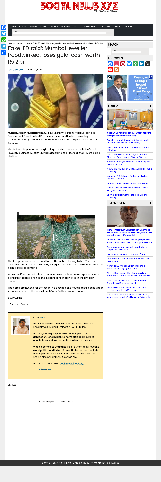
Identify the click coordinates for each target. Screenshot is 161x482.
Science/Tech (91, 26)
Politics (22, 26)
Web (44, 369)
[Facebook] (4, 27)
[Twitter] (4, 33)
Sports (77, 26)
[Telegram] (4, 46)
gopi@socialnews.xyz (72, 363)
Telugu (117, 26)
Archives (105, 26)
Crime (28, 43)
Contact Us (113, 463)
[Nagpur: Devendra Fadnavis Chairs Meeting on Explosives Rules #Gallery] (130, 128)
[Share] (4, 52)
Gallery (44, 26)
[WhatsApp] (4, 40)
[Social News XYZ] (79, 11)
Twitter (49, 369)
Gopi (21, 69)
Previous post (48, 401)
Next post (65, 401)
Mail (40, 369)
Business (65, 26)
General (128, 26)
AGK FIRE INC (65, 463)
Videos (54, 26)
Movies (33, 26)
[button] (18, 213)
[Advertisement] (80, 17)
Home (13, 26)
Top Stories (116, 203)
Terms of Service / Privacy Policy (88, 463)
